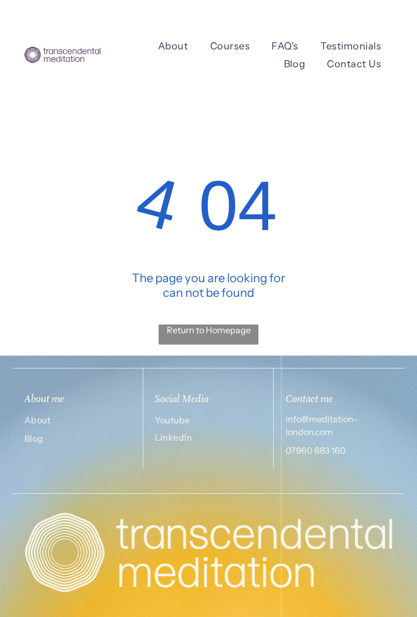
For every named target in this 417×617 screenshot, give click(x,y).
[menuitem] (173, 46)
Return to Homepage (209, 330)
